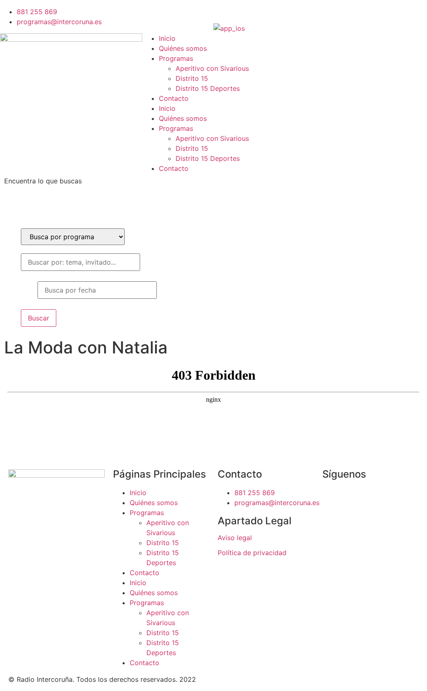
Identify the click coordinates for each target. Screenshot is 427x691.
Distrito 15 (192, 78)
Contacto (173, 98)
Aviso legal (235, 537)
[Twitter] (246, 10)
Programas (176, 58)
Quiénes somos (183, 48)
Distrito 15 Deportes (208, 88)
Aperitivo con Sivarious (212, 68)
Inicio (167, 38)
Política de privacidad (252, 552)
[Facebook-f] (224, 10)
